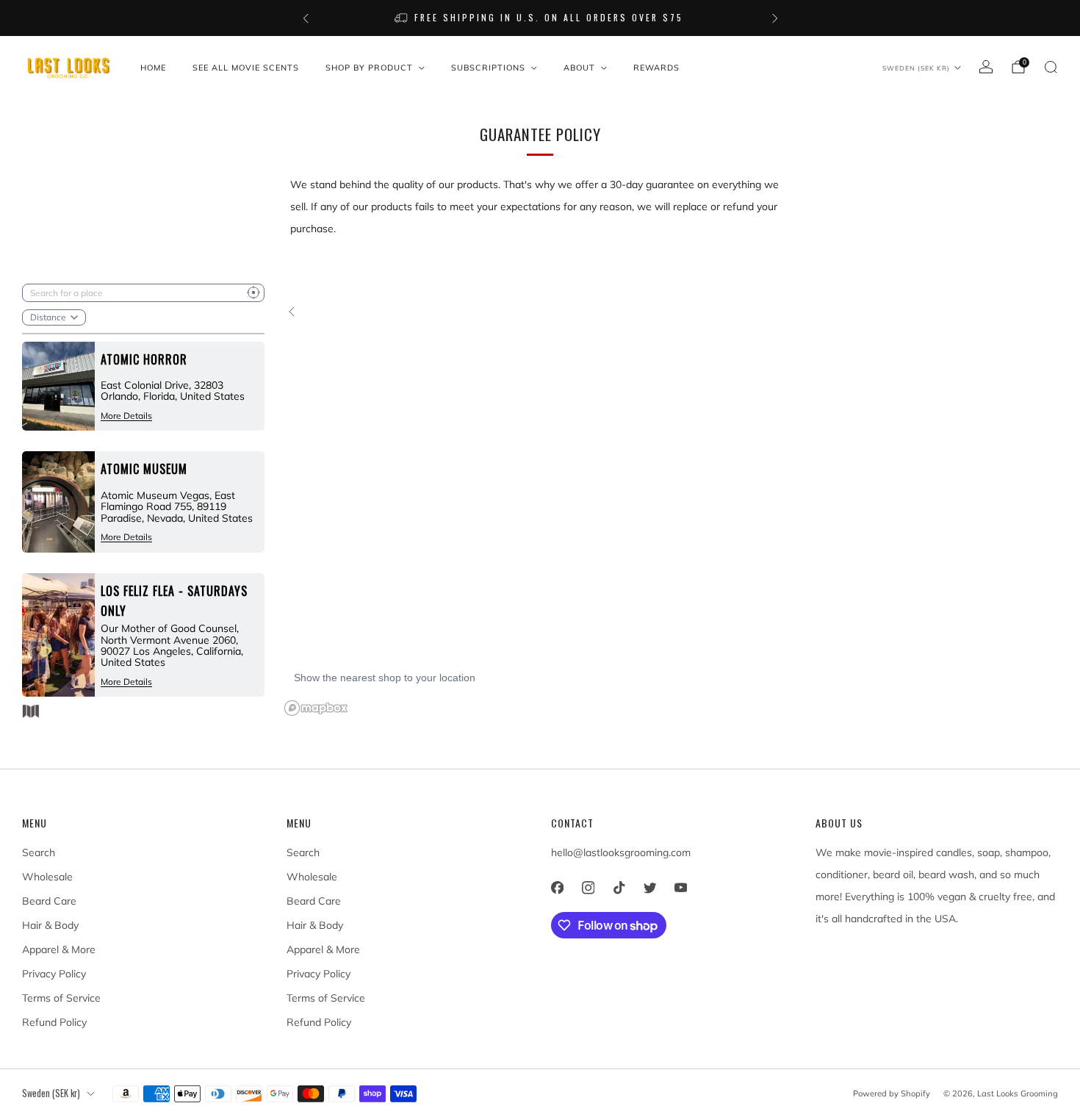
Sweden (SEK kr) (916, 68)
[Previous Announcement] (305, 18)
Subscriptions (488, 67)
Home (153, 67)
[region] (668, 504)
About (579, 67)
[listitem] (540, 18)
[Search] (1050, 67)
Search (38, 852)
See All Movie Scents (245, 67)
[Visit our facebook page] (556, 887)
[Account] (986, 67)
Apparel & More (59, 949)
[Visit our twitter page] (649, 887)
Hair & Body (50, 925)
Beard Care (49, 901)
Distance (48, 317)
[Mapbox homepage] (316, 708)
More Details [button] (126, 415)
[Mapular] (31, 711)
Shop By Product (369, 67)
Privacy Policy (54, 973)
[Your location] (253, 293)
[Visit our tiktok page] (618, 887)
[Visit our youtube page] (680, 887)
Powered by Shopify (891, 1093)
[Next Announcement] (775, 18)
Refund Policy (54, 1022)
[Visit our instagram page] (587, 887)
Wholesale (47, 876)
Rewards (656, 67)
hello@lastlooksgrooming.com (621, 852)
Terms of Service (61, 998)
